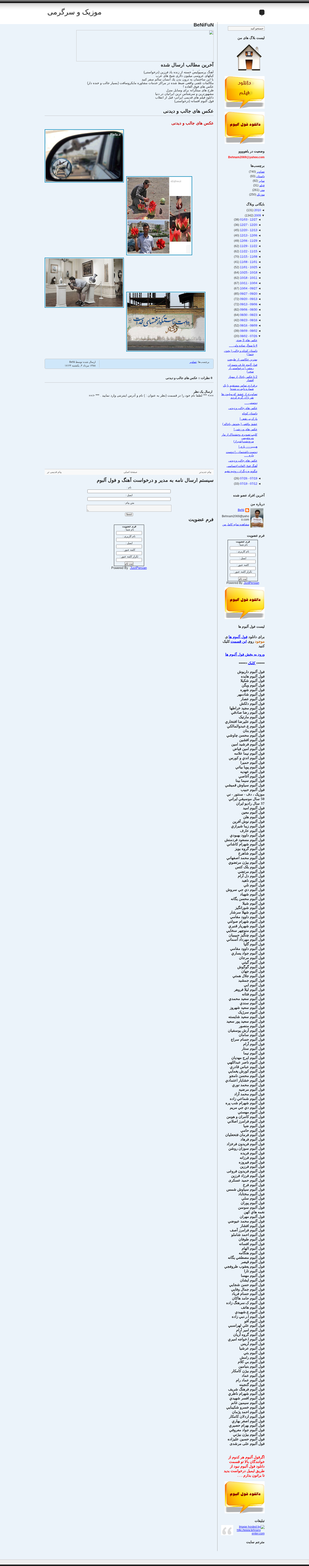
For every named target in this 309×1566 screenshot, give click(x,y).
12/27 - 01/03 (248, 219)
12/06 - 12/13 (248, 235)
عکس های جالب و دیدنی (188, 111)
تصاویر (193, 361)
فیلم (262, 185)
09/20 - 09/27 (248, 293)
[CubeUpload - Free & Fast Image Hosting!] (145, 60)
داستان (260, 176)
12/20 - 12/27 (248, 225)
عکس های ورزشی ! (245, 429)
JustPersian (138, 568)
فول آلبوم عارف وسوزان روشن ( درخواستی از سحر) (242, 368)
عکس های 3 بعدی (246, 340)
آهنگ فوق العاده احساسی (242, 466)
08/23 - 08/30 (248, 315)
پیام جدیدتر (205, 472)
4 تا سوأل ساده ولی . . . (243, 345)
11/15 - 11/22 (248, 251)
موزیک (261, 194)
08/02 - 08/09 (248, 331)
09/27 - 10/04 (248, 288)
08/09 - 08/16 (248, 325)
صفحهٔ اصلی (130, 472)
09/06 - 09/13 (248, 304)
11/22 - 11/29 (248, 246)
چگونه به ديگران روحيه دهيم (241, 471)
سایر (262, 181)
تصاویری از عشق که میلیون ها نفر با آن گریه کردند (239, 395)
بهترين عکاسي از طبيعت (242, 359)
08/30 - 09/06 (248, 309)
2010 (257, 210)
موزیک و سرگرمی (74, 12)
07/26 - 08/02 (248, 336)
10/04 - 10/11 (248, 283)
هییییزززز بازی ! (248, 446)
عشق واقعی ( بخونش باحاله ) (239, 424)
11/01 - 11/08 (248, 262)
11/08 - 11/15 (248, 256)
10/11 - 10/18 (248, 278)
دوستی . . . (251, 403)
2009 (257, 215)
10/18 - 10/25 (248, 272)
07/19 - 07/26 (248, 478)
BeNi (241, 510)
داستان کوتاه (249, 413)
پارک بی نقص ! (248, 418)
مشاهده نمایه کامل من (235, 524)
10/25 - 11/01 (248, 267)
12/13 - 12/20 (248, 230)
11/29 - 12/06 (248, 240)
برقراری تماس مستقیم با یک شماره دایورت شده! (240, 387)
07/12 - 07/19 (248, 483)
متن (262, 190)
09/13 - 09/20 (248, 299)
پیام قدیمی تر (54, 472)
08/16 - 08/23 (248, 320)
